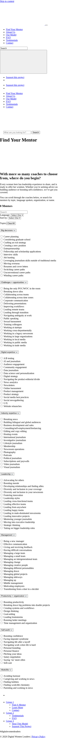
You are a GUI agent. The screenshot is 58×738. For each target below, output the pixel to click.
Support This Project (21, 726)
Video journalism (12, 464)
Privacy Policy (38, 736)
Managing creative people (16, 565)
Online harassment (12, 388)
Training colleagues (13, 324)
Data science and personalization (19, 373)
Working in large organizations (18, 336)
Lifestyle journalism (13, 443)
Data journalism (11, 370)
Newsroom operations (14, 449)
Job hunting (9, 257)
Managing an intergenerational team (20, 559)
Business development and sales (19, 425)
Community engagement (15, 367)
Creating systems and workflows (19, 608)
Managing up (10, 580)
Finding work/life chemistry (17, 685)
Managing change (12, 562)
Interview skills (11, 254)
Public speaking (11, 318)
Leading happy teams (14, 510)
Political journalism (13, 458)
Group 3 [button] (10, 721)
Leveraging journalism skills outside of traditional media (30, 260)
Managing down (11, 571)
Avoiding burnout (11, 676)
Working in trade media (15, 345)
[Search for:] (17, 132)
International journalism (15, 437)
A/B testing (8, 358)
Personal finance (11, 651)
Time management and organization (20, 623)
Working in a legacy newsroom (18, 333)
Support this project (15, 77)
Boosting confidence (13, 636)
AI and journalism (11, 361)
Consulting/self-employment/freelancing (22, 428)
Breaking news (11, 419)
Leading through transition (16, 312)
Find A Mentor (19, 705)
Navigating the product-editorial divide (22, 379)
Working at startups (13, 327)
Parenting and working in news (18, 688)
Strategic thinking (12, 525)
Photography (10, 452)
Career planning (11, 236)
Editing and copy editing (15, 431)
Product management (13, 391)
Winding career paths (13, 275)
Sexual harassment (12, 321)
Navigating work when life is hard (20, 645)
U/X (6, 403)
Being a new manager (14, 541)
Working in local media (14, 339)
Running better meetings (15, 620)
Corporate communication (16, 300)
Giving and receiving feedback (18, 547)
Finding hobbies (11, 682)
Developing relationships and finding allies (24, 486)
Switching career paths (14, 269)
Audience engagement (13, 364)
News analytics (11, 382)
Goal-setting (9, 614)
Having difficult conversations (18, 550)
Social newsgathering (14, 400)
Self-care (8, 663)
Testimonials (12, 40)
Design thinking (11, 611)
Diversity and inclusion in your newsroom (23, 492)
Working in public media (15, 342)
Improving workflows (14, 306)
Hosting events (11, 434)
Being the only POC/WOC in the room (22, 288)
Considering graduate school (17, 239)
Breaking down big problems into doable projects (27, 605)
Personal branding (12, 648)
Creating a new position (15, 245)
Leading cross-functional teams (18, 501)
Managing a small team (14, 556)
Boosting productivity (14, 602)
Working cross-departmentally (18, 330)
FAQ (8, 37)
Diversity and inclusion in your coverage (23, 489)
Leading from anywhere (15, 507)
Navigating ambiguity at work (18, 315)
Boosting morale (11, 483)
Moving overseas (12, 263)
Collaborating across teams (16, 294)
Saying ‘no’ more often (14, 660)
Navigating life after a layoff (17, 642)
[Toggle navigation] (46, 25)
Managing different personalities (19, 568)
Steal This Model (20, 723)
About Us (10, 32)
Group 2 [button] (10, 713)
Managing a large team (14, 553)
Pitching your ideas (13, 654)
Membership (9, 446)
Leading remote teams (14, 309)
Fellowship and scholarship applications (22, 251)
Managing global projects (15, 574)
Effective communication (15, 544)
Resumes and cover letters (16, 266)
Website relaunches (13, 406)
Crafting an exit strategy (15, 242)
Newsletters (9, 385)
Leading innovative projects (17, 516)
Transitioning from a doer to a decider (21, 589)
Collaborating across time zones (18, 297)
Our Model (11, 35)
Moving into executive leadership (19, 522)
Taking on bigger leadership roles (19, 528)
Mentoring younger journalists (18, 519)
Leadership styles (12, 498)
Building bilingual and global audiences (22, 422)
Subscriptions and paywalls (16, 461)
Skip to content (7, 1)
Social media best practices (16, 397)
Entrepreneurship (12, 248)
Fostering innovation (13, 495)
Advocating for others (13, 480)
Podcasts (8, 455)
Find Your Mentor (14, 29)
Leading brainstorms (13, 617)
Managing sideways (13, 577)
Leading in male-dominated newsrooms (22, 513)
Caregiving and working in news (19, 679)
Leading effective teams (15, 504)
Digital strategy (11, 376)
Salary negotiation (12, 657)
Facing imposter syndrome (16, 639)
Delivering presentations (15, 303)
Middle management (13, 583)
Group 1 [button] (10, 702)
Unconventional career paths (17, 272)
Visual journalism (12, 467)
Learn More (17, 707)
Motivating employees (14, 586)
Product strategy (11, 394)
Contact (9, 43)
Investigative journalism (15, 440)
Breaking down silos (13, 291)
